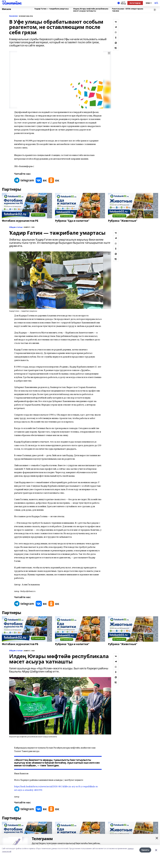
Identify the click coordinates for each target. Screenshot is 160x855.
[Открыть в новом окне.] (24, 180)
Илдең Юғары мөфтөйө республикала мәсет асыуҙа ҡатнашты (90, 10)
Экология (13, 16)
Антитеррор (135, 3)
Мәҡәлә (6, 9)
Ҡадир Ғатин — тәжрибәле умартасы (51, 9)
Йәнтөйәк (11, 3)
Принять (145, 850)
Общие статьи (15, 227)
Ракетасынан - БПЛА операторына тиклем (127, 10)
